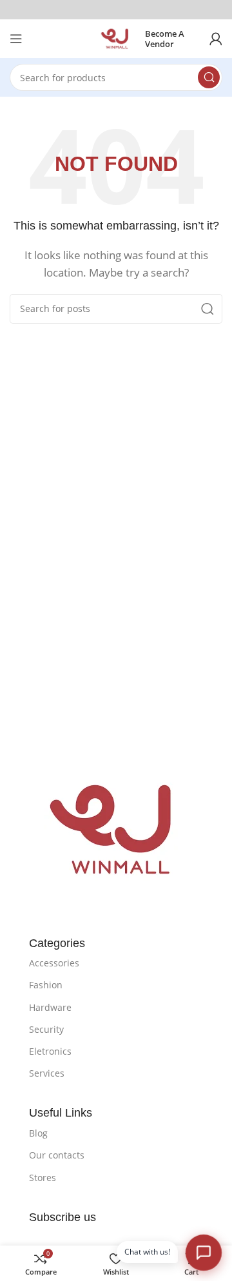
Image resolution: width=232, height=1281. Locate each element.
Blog (38, 1133)
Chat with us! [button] (147, 1251)
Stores (42, 1177)
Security (46, 1029)
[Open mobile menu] (16, 39)
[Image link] (116, 827)
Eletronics (50, 1051)
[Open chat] (203, 1252)
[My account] (216, 39)
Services (46, 1073)
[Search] (209, 77)
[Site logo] (116, 37)
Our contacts (56, 1155)
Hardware (50, 1007)
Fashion (46, 985)
